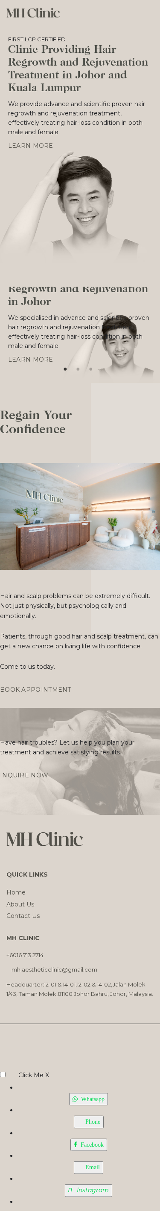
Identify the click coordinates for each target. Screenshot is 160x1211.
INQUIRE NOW (24, 775)
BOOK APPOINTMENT (35, 689)
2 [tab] (78, 367)
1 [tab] (65, 367)
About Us (20, 904)
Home (16, 892)
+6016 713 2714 (25, 955)
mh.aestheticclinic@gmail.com (54, 969)
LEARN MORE (31, 146)
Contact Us (23, 916)
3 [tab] (91, 367)
